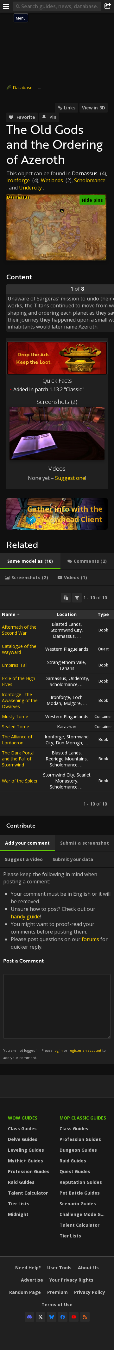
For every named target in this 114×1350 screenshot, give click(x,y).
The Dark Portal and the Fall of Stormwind (18, 759)
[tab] (30, 561)
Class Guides (22, 1129)
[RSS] (85, 1317)
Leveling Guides (26, 1150)
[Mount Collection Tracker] (57, 514)
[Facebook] (62, 1317)
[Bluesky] (51, 1317)
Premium (57, 1292)
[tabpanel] (57, 701)
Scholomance (89, 180)
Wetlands (52, 180)
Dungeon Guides (78, 1150)
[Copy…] (66, 597)
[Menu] (6, 6)
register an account (84, 1050)
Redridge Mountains (66, 759)
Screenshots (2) (57, 401)
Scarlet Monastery (73, 778)
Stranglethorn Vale (66, 662)
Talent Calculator (28, 1193)
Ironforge (18, 180)
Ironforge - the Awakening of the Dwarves (20, 700)
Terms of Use (57, 1304)
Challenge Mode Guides (84, 1214)
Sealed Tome (15, 727)
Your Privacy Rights (71, 1280)
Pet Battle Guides (80, 1193)
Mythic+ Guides (25, 1161)
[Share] (107, 6)
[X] (40, 1317)
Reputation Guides (81, 1182)
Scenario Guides (78, 1204)
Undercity (30, 187)
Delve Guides (22, 1139)
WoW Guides (22, 1118)
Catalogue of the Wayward (19, 649)
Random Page (25, 1292)
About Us (88, 1268)
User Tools (59, 1268)
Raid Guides (21, 1182)
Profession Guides (28, 1171)
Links (69, 108)
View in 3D (93, 108)
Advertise (32, 1280)
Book (103, 630)
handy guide (25, 916)
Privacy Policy (89, 1292)
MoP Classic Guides (83, 1118)
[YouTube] (74, 1317)
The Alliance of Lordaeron (17, 740)
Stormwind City (66, 630)
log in (58, 1050)
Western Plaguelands (66, 649)
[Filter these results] (77, 597)
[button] (62, 210)
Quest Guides (75, 1171)
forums (90, 939)
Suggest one (70, 477)
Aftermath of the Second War (19, 630)
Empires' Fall (15, 665)
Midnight (18, 1214)
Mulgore (72, 703)
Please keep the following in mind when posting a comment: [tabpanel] (57, 965)
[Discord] (29, 1317)
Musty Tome (15, 716)
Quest (103, 649)
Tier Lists (18, 1204)
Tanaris (66, 668)
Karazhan (66, 727)
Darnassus (85, 173)
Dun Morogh (69, 743)
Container (103, 716)
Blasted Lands (66, 624)
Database (23, 87)
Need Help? (28, 1268)
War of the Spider (20, 781)
